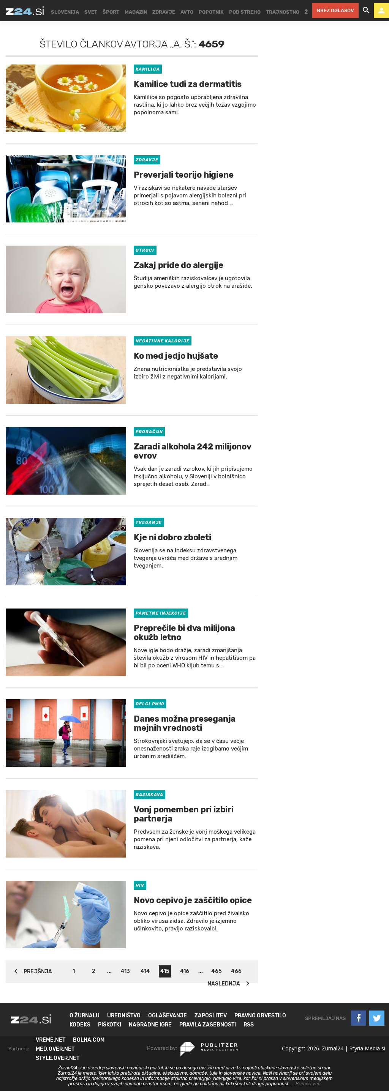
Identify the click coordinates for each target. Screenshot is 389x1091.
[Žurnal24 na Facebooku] (358, 1018)
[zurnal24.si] (25, 10)
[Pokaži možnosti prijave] (381, 10)
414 (145, 971)
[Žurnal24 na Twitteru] (376, 1018)
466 (236, 971)
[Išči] (366, 10)
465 (216, 971)
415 (164, 971)
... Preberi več (306, 1083)
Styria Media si (367, 1048)
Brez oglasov (335, 10)
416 (184, 971)
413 (125, 971)
